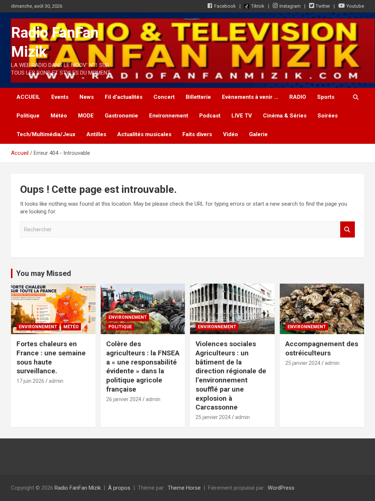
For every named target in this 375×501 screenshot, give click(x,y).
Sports (325, 97)
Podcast (209, 115)
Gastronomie (121, 115)
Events (59, 97)
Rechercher (347, 229)
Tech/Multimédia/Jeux (45, 134)
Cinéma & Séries (285, 115)
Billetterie (198, 97)
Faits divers (197, 134)
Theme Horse (184, 488)
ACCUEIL (28, 97)
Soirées (328, 115)
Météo (59, 115)
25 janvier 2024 (213, 417)
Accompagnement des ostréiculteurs (321, 348)
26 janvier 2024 (123, 399)
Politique (28, 115)
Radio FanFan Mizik (78, 488)
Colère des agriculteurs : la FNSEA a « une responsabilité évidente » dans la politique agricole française (142, 366)
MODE (86, 115)
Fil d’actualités (123, 97)
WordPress (281, 488)
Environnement (168, 115)
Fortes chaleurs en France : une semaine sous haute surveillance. (51, 357)
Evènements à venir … (250, 97)
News (86, 97)
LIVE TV (241, 115)
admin (56, 381)
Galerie (258, 134)
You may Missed (43, 273)
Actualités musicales (144, 134)
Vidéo (230, 134)
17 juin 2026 (30, 381)
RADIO (297, 97)
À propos (119, 488)
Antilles (96, 134)
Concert (164, 97)
